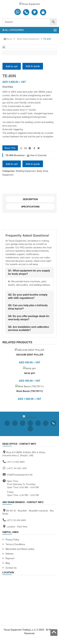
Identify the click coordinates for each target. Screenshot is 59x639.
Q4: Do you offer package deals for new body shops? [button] (28, 317)
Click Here (22, 526)
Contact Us (11, 567)
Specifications (30, 206)
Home (9, 39)
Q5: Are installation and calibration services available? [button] (28, 328)
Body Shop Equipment (28, 39)
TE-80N (47, 39)
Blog (8, 563)
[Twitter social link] (38, 148)
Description (30, 199)
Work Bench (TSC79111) (29, 391)
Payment (10, 558)
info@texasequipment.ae (20, 474)
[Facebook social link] (34, 148)
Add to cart (12, 66)
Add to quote (33, 66)
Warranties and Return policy (20, 548)
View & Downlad (38, 155)
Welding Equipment (26, 170)
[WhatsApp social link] (21, 148)
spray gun (29, 373)
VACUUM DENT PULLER (29, 354)
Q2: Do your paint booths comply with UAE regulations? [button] (28, 296)
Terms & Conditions (15, 544)
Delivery (10, 553)
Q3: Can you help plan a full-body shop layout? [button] (28, 306)
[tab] (30, 199)
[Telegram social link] (29, 148)
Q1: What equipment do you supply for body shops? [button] (29, 272)
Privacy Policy (12, 539)
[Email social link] (25, 148)
